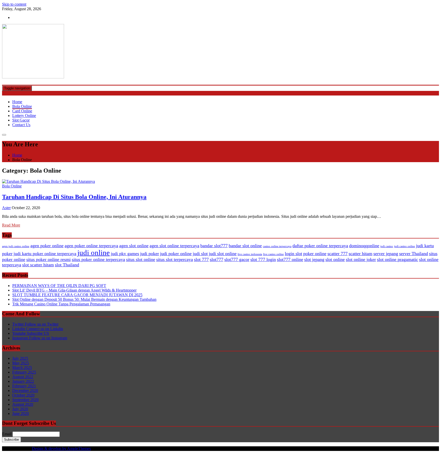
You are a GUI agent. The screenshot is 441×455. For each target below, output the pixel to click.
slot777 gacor (236, 259)
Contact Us (21, 125)
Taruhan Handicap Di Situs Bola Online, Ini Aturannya (74, 197)
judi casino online (404, 246)
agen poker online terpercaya (91, 245)
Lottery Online (24, 115)
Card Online (22, 111)
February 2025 (24, 372)
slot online (335, 259)
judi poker (149, 253)
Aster (6, 208)
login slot (293, 253)
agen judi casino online (15, 246)
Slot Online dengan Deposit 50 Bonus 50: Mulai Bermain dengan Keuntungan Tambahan (84, 299)
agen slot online (134, 245)
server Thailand (413, 253)
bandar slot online (245, 245)
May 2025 (20, 363)
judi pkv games (125, 253)
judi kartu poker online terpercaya (45, 253)
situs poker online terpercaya (98, 259)
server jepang (385, 253)
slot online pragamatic (397, 259)
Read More (11, 225)
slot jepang (314, 259)
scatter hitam (360, 253)
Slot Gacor (21, 120)
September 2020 (25, 400)
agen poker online (47, 245)
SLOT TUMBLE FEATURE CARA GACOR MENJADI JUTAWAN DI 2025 (77, 295)
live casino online (273, 254)
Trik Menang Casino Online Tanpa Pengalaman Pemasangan (61, 304)
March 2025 (22, 367)
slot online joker (361, 259)
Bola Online (22, 106)
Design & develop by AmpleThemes (61, 448)
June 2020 (20, 413)
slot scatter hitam (38, 264)
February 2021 (24, 386)
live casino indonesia (250, 254)
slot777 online (290, 259)
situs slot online (140, 259)
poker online (314, 253)
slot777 (216, 259)
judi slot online (223, 253)
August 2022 (22, 377)
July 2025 (20, 358)
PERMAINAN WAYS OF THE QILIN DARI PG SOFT (59, 285)
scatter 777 (337, 253)
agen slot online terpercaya (174, 245)
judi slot (200, 253)
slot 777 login (263, 259)
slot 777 (201, 259)
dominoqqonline (364, 245)
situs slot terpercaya (174, 259)
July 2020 (20, 409)
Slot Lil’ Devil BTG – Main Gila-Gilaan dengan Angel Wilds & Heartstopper (74, 290)
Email (6, 434)
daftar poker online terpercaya (320, 245)
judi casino (386, 246)
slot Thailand (67, 264)
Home (17, 102)
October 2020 (23, 395)
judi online (93, 252)
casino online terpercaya (277, 246)
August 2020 (22, 404)
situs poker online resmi (48, 259)
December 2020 (25, 390)
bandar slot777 (214, 245)
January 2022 (23, 381)
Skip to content (14, 4)
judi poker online (176, 253)
